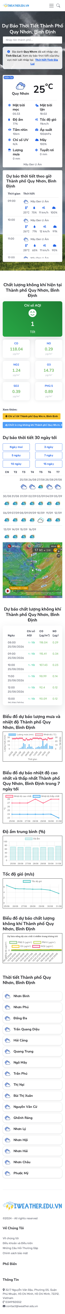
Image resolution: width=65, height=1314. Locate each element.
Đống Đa (20, 1018)
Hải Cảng (21, 1040)
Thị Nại (19, 1084)
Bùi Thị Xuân (23, 1095)
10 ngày (16, 464)
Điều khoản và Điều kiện (18, 1243)
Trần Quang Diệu (26, 1029)
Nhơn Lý (20, 1129)
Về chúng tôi (11, 1238)
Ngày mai (16, 447)
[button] (58, 5)
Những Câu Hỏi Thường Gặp (20, 1248)
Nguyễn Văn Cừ (25, 1107)
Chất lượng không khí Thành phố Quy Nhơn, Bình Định (35, 425)
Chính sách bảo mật (15, 1253)
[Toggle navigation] (51, 5)
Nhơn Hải (21, 1151)
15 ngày (49, 464)
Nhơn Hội (21, 1140)
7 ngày (48, 455)
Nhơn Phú (21, 1007)
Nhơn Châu (22, 1162)
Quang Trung (23, 1051)
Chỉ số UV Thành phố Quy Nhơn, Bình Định (33, 416)
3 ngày (48, 447)
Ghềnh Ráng (23, 1118)
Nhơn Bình (22, 996)
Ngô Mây (20, 1062)
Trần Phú (20, 1073)
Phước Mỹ (21, 1173)
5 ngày (16, 455)
